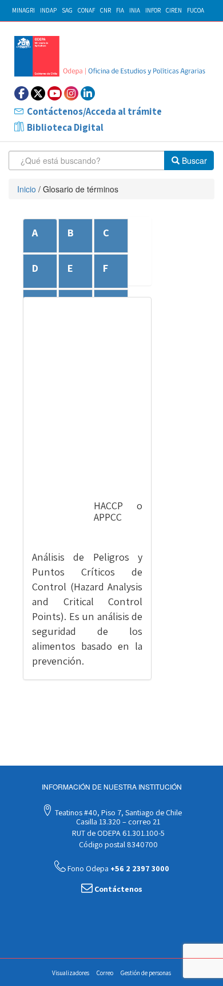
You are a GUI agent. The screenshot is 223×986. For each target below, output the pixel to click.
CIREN (174, 10)
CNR (105, 10)
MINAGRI (23, 10)
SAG (67, 10)
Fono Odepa (117, 868)
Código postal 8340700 (117, 844)
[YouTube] (54, 93)
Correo (105, 973)
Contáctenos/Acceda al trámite (94, 111)
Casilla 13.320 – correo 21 (117, 821)
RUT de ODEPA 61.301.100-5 (117, 833)
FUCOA (195, 10)
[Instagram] (71, 93)
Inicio (26, 189)
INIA (134, 10)
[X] (38, 93)
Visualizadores (70, 973)
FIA (120, 10)
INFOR (153, 10)
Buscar (193, 160)
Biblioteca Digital (65, 127)
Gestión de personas (146, 973)
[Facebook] (21, 93)
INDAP (48, 10)
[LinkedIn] (88, 93)
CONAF (86, 10)
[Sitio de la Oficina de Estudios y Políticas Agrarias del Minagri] (111, 56)
